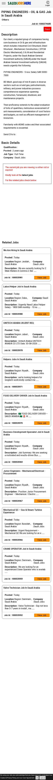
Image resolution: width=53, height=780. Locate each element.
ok (37, 778)
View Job (41, 277)
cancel (42, 778)
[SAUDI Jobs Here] (19, 4)
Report (47, 29)
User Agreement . (29, 778)
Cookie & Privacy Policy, (8, 778)
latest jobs (27, 175)
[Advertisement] (26, 210)
